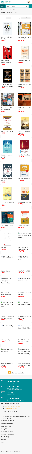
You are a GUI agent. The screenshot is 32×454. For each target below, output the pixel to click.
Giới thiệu (3, 439)
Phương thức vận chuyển (7, 431)
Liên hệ (3, 442)
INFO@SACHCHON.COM (11, 408)
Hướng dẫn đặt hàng (6, 426)
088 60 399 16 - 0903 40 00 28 (12, 406)
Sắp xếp (18, 18)
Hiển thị (3, 18)
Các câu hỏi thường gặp (7, 423)
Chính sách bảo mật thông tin (8, 434)
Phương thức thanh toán (7, 429)
